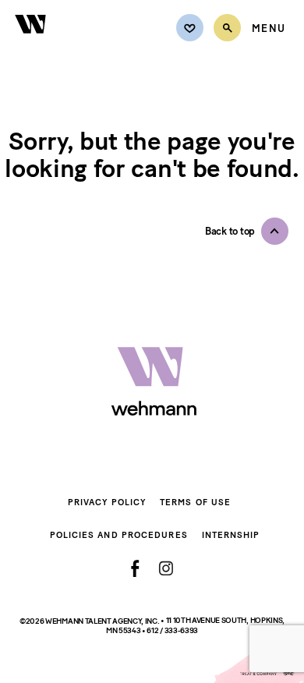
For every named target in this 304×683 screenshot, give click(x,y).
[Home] (31, 42)
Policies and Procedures (119, 535)
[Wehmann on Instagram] (165, 568)
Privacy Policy (107, 502)
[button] (246, 231)
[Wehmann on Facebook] (135, 568)
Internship (231, 535)
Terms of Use (195, 502)
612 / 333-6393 (172, 630)
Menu (268, 28)
